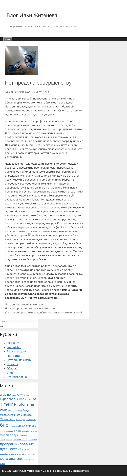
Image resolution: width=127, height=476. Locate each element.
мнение (34, 431)
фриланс (15, 458)
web (3, 410)
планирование (6, 439)
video (33, 404)
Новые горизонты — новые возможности (32, 308)
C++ (20, 394)
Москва (27, 414)
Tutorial (23, 404)
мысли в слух (9, 435)
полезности (20, 439)
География (14, 355)
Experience (7, 399)
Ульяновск (7, 419)
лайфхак (9, 431)
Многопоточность (11, 414)
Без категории (16, 351)
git (17, 399)
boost (14, 395)
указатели (31, 454)
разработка (5, 454)
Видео (26, 410)
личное (17, 430)
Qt (34, 399)
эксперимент (28, 459)
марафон (26, 431)
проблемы (32, 439)
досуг (21, 425)
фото (4, 458)
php (21, 399)
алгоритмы (31, 420)
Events (26, 395)
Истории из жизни (17, 304)
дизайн (15, 426)
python (28, 399)
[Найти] (1, 326)
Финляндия (20, 420)
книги (2, 431)
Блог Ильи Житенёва (32, 15)
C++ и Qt (13, 343)
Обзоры (12, 368)
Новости (12, 364)
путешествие (10, 449)
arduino (5, 394)
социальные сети (18, 454)
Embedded (14, 347)
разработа (26, 449)
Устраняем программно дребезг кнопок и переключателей (43, 312)
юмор (2, 464)
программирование (17, 444)
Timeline (8, 404)
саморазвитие (39, 304)
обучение (23, 435)
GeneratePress (80, 470)
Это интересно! (17, 377)
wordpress (12, 411)
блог (5, 425)
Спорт (11, 372)
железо (31, 425)
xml (20, 410)
